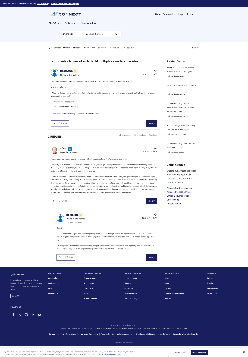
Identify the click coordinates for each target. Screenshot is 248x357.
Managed (127, 283)
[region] (124, 352)
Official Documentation (178, 195)
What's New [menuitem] (54, 23)
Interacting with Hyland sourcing (186, 334)
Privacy (52, 334)
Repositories (90, 114)
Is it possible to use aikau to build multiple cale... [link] (116, 48)
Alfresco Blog (172, 76)
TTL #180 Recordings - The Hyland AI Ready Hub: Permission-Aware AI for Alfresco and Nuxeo (181, 107)
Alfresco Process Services (179, 192)
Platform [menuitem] (69, 23)
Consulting (128, 288)
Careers (167, 278)
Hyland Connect (54, 48)
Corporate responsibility (174, 293)
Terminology (89, 283)
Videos (86, 293)
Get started (42, 3)
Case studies (53, 278)
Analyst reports (54, 283)
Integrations (53, 293)
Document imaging (131, 298)
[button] (54, 124)
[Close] (244, 352)
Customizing (80, 114)
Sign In (190, 14)
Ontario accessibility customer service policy (153, 334)
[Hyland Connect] (66, 14)
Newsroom (169, 298)
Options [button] (195, 48)
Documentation (213, 288)
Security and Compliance (88, 334)
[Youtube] (39, 314)
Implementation (130, 278)
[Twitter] (20, 314)
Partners (168, 288)
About (167, 283)
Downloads (88, 288)
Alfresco (76, 48)
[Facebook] (13, 314)
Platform (66, 48)
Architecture (57, 114)
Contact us (16, 296)
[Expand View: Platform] (74, 23)
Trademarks (105, 334)
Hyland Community (165, 14)
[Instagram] (26, 314)
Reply (152, 123)
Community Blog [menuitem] (88, 23)
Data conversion (130, 293)
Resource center (90, 278)
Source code (173, 199)
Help (180, 14)
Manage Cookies (181, 352)
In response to (75, 222)
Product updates (90, 298)
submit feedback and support (65, 3)
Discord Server (174, 203)
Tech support (212, 293)
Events (209, 278)
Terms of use (71, 334)
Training (210, 283)
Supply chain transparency (122, 334)
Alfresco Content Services (67, 106)
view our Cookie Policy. (113, 354)
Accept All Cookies (199, 352)
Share (97, 114)
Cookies (60, 334)
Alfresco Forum (89, 48)
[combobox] (101, 34)
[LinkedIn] (33, 314)
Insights (51, 288)
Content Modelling (68, 114)
